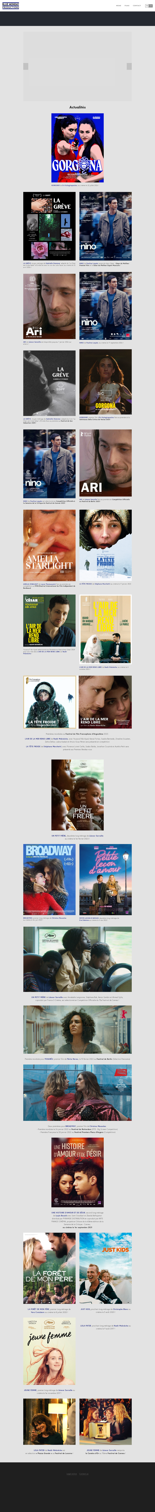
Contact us (83, 1474)
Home (118, 6)
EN (151, 6)
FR (147, 6)
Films (127, 6)
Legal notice (72, 1474)
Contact (137, 6)
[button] (25, 66)
